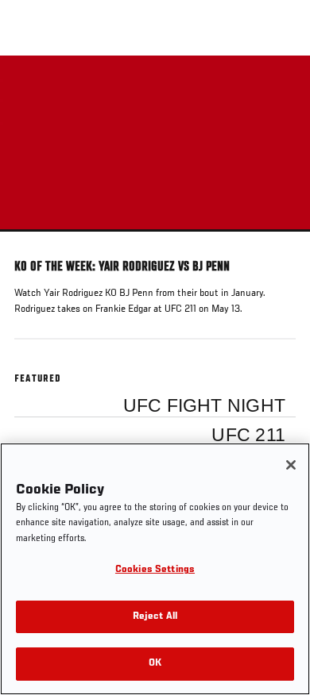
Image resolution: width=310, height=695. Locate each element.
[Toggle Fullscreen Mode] (277, 241)
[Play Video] (155, 144)
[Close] (290, 464)
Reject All (155, 617)
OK (155, 664)
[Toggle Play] (33, 241)
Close (281, 86)
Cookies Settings (155, 570)
